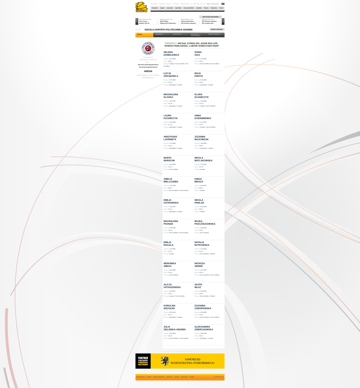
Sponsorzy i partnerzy (165, 4)
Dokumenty (214, 8)
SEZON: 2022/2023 (217, 29)
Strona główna (140, 376)
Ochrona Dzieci (185, 4)
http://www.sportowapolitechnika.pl (148, 64)
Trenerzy (206, 8)
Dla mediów (154, 4)
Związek (162, 8)
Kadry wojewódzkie (189, 8)
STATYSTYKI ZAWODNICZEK (196, 35)
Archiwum (176, 4)
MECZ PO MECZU (214, 34)
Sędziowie (199, 8)
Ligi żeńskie (178, 8)
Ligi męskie (170, 8)
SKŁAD (139, 34)
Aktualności (155, 8)
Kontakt (221, 8)
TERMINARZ (159, 34)
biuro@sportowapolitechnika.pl (148, 67)
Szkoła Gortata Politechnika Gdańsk (169, 29)
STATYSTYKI (177, 34)
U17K (138, 29)
